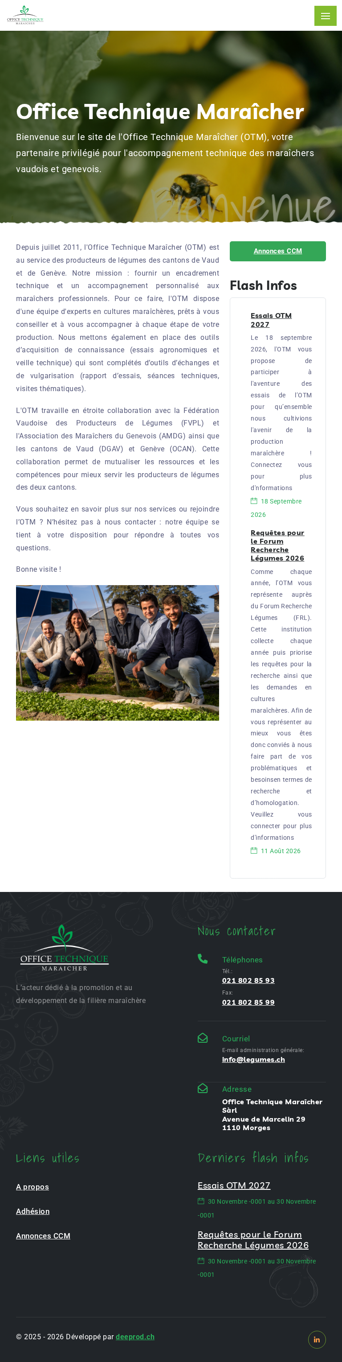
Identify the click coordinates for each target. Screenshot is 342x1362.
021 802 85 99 (248, 1002)
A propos (32, 1186)
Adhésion (32, 1211)
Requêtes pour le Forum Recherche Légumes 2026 (278, 545)
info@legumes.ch (253, 1059)
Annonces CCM (278, 251)
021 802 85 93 (248, 980)
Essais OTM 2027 (271, 319)
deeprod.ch (135, 1337)
